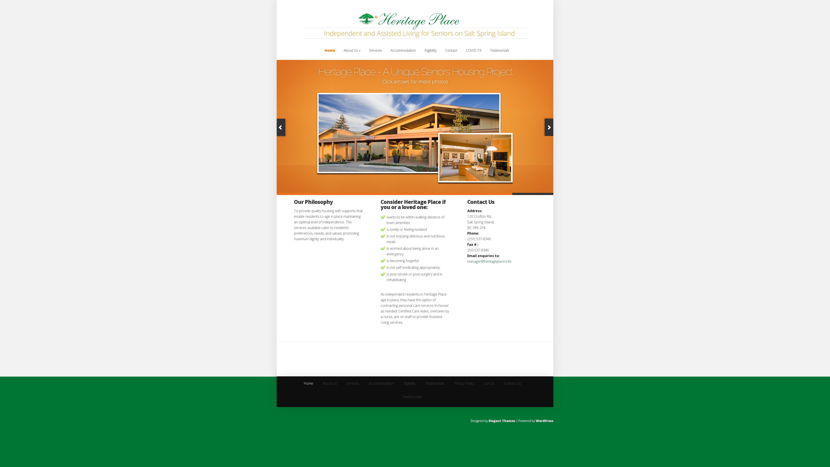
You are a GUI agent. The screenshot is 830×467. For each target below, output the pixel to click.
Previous (281, 127)
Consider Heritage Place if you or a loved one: (413, 204)
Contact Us (481, 201)
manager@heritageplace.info (489, 261)
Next (549, 127)
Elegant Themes (501, 421)
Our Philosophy (313, 201)
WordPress (544, 421)
